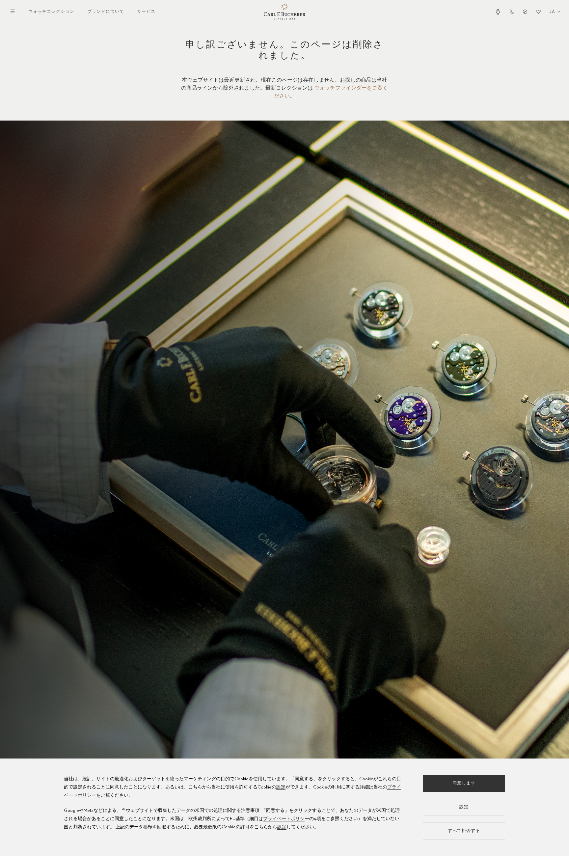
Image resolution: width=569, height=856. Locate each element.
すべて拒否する (464, 831)
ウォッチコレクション (51, 12)
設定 (280, 787)
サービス (146, 12)
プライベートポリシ (284, 818)
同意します (463, 783)
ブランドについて (105, 12)
